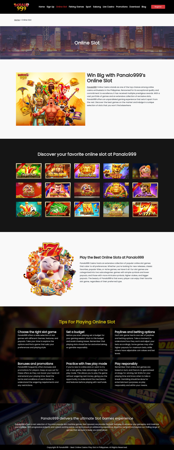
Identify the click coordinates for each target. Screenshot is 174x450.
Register (158, 7)
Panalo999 (92, 87)
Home (17, 20)
